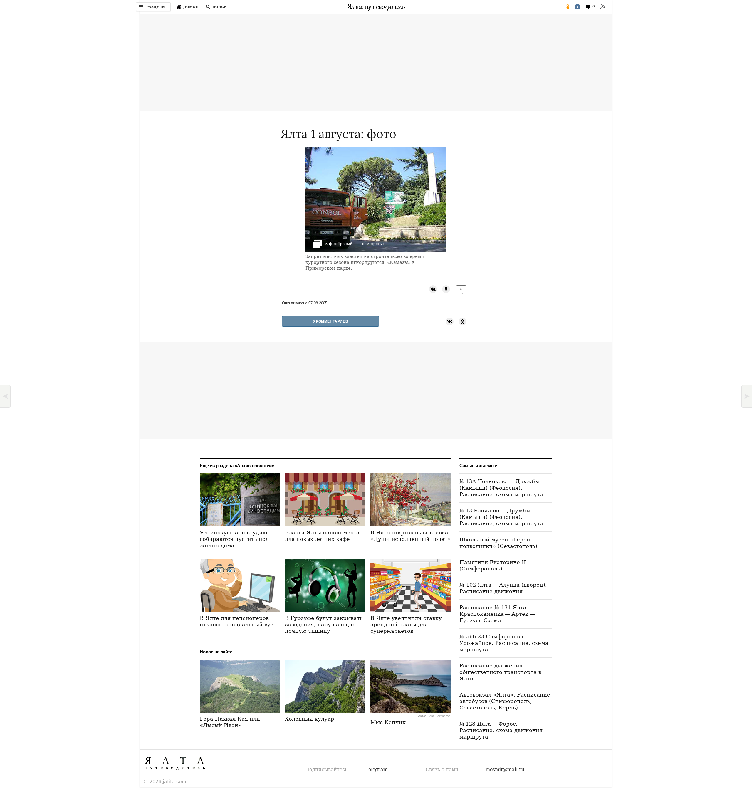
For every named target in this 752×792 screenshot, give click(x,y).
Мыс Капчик (388, 722)
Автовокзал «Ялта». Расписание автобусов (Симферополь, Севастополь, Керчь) (504, 701)
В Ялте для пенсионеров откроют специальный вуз (236, 621)
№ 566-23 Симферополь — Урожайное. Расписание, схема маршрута (503, 642)
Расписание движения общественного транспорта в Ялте (500, 672)
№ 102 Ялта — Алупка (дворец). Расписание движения (503, 588)
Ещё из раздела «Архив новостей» (237, 465)
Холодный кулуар (309, 719)
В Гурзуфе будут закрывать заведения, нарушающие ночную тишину (324, 624)
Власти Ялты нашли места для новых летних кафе (322, 535)
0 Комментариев (330, 321)
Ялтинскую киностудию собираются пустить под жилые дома (234, 538)
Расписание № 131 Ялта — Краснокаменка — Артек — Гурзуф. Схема (497, 613)
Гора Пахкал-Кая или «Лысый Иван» (230, 722)
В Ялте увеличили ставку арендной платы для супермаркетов (406, 624)
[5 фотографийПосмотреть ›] (376, 251)
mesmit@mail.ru (505, 769)
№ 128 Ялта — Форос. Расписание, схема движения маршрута (501, 730)
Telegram (376, 769)
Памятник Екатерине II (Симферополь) (492, 565)
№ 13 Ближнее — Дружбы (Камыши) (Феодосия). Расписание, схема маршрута (501, 516)
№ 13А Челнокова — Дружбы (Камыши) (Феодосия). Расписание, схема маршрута (501, 487)
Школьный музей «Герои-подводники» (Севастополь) (498, 542)
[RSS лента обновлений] (602, 6)
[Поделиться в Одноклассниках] (568, 6)
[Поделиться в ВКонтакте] (577, 6)
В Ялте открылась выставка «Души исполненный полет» (410, 535)
